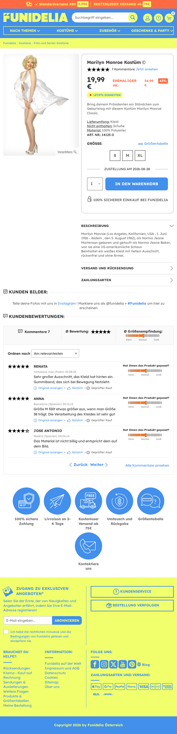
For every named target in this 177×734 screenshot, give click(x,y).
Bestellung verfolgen (135, 605)
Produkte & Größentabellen (16, 698)
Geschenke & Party (150, 30)
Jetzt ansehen (147, 69)
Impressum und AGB (62, 668)
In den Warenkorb (136, 183)
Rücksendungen (16, 668)
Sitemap (51, 682)
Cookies (51, 677)
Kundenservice (135, 591)
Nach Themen (23, 30)
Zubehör (108, 30)
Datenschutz (55, 673)
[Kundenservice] (158, 18)
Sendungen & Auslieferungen (15, 684)
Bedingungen (20, 636)
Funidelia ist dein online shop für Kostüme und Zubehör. (35, 17)
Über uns (52, 687)
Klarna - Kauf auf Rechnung (17, 675)
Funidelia (9, 43)
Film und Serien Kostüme (51, 43)
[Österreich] (95, 664)
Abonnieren (67, 620)
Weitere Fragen (16, 691)
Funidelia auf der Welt (63, 663)
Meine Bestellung (17, 705)
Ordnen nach (19, 353)
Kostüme (65, 30)
